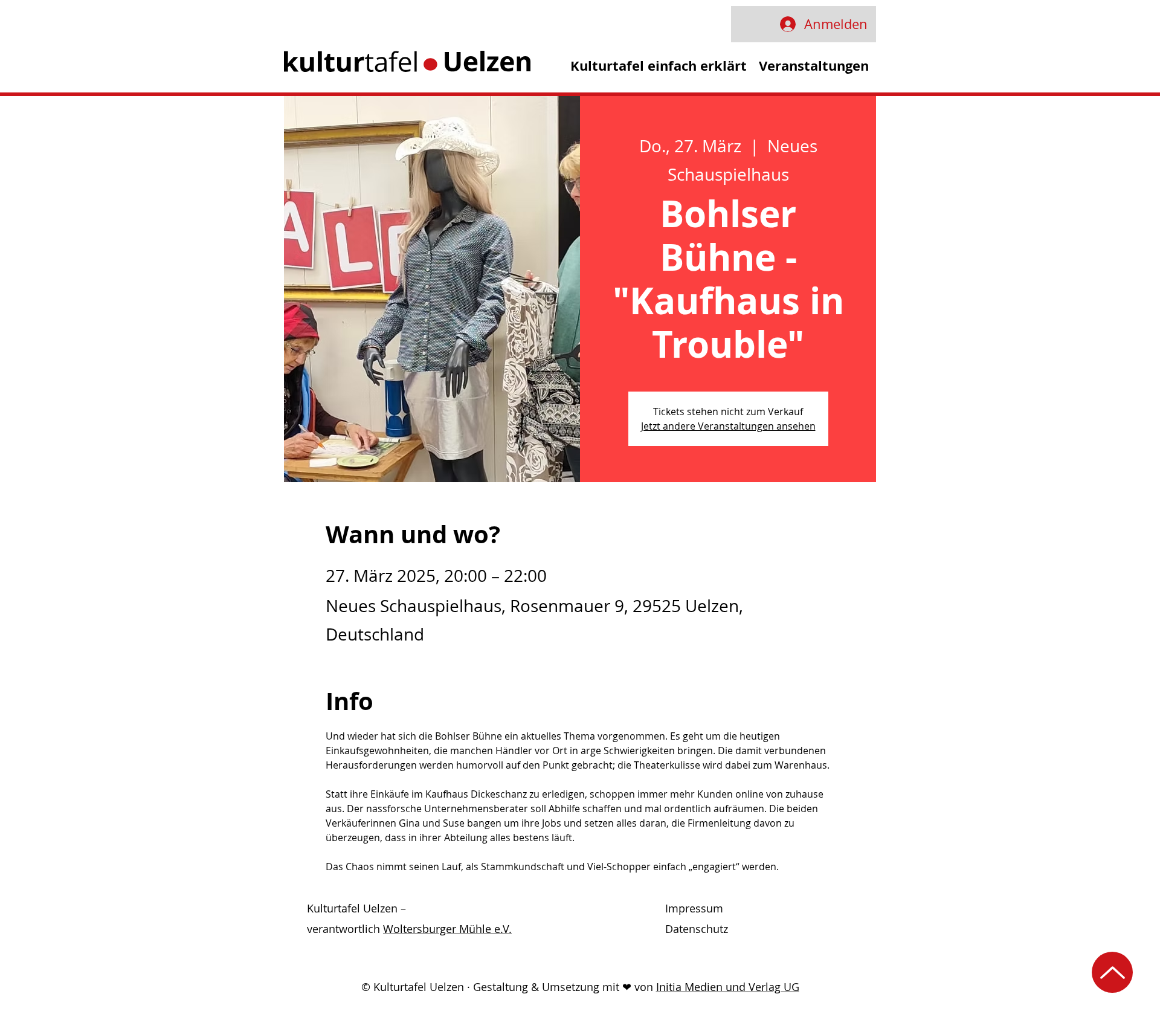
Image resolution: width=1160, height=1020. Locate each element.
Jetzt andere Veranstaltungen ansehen (728, 426)
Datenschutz (696, 929)
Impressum (694, 908)
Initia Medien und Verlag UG (727, 987)
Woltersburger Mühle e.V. (447, 929)
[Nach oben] (1112, 972)
